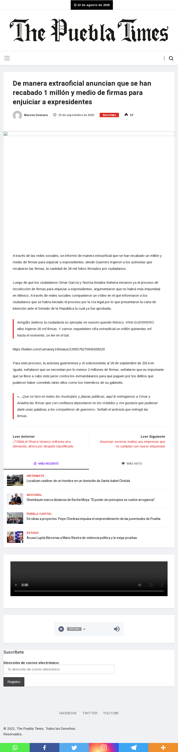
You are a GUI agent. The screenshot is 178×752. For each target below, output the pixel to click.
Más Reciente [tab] (48, 463)
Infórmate (35, 476)
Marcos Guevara (35, 115)
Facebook (68, 713)
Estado (33, 533)
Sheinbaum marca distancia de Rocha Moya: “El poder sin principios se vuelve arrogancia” (91, 499)
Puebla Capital (39, 514)
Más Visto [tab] (134, 463)
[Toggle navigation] (6, 58)
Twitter (90, 713)
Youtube (111, 713)
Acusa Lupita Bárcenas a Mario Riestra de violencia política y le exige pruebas (82, 537)
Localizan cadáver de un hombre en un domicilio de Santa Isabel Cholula (78, 480)
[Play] (61, 629)
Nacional (110, 115)
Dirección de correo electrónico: (31, 663)
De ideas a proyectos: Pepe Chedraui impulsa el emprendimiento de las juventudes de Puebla (93, 518)
